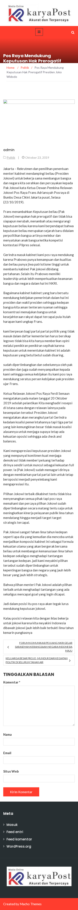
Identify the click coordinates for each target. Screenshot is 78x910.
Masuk (12, 824)
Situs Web (11, 771)
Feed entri (14, 832)
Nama (7, 734)
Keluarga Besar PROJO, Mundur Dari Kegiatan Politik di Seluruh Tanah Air (37, 660)
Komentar (11, 682)
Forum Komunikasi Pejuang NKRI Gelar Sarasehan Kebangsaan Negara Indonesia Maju (43, 646)
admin (9, 150)
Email (7, 753)
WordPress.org (18, 846)
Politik (11, 157)
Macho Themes (31, 904)
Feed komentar (19, 839)
